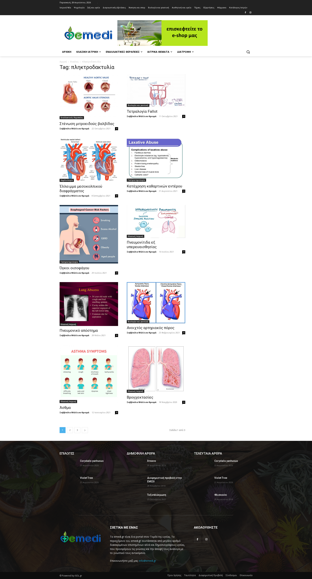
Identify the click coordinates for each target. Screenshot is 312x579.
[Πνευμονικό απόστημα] (89, 304)
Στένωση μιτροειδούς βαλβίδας (87, 124)
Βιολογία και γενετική (138, 105)
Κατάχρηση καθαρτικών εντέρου (154, 186)
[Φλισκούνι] (202, 499)
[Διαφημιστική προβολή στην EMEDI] (135, 482)
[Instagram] (250, 13)
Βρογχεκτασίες (140, 397)
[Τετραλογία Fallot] (156, 90)
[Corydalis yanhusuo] (68, 465)
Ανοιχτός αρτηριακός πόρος (150, 328)
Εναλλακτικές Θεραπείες (72, 117)
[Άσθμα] (89, 374)
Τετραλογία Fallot (142, 111)
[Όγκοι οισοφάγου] (89, 234)
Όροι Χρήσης (174, 575)
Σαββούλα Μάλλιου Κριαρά (74, 128)
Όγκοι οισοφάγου (74, 268)
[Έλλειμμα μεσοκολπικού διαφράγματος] (89, 160)
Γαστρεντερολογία (136, 180)
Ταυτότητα (190, 575)
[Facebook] (245, 13)
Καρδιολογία (67, 180)
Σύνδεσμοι (231, 575)
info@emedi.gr (147, 560)
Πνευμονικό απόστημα (79, 330)
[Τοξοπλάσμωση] (135, 499)
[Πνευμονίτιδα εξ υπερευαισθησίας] (156, 221)
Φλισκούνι (220, 494)
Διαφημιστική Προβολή (211, 575)
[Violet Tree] (68, 482)
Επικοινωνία (246, 575)
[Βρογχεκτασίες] (156, 369)
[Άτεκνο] (135, 465)
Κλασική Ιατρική (135, 236)
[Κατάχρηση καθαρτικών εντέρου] (156, 160)
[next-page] (85, 430)
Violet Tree (86, 477)
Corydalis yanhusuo (92, 460)
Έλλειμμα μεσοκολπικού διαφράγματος (81, 188)
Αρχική (63, 61)
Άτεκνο (151, 460)
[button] (248, 51)
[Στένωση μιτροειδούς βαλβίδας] (89, 96)
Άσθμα (65, 407)
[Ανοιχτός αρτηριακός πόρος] (156, 302)
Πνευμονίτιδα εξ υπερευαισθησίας (142, 244)
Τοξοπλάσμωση (156, 494)
